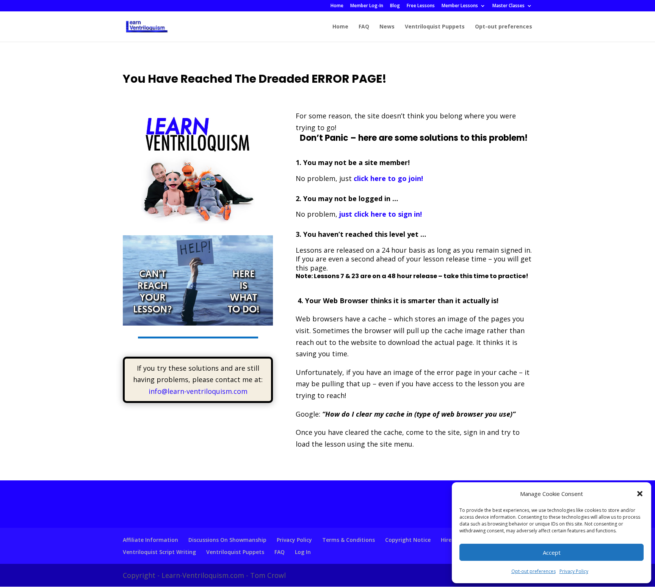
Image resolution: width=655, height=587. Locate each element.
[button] (640, 493)
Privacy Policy (573, 571)
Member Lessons (460, 6)
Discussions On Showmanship (227, 539)
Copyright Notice (408, 539)
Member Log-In (366, 6)
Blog (395, 6)
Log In (303, 552)
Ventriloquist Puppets (435, 27)
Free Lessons (421, 6)
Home (337, 6)
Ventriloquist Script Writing (159, 552)
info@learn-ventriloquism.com (198, 391)
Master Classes (508, 6)
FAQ (364, 27)
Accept (552, 552)
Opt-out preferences (533, 571)
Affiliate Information (150, 539)
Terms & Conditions (348, 539)
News (387, 27)
